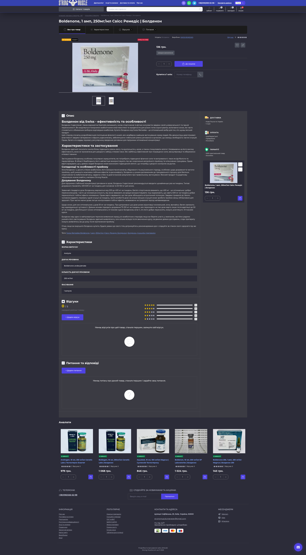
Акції (60, 538)
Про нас (140, 3)
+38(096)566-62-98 (68, 495)
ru (242, 3)
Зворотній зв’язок (65, 530)
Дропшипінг (99, 3)
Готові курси (111, 530)
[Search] (200, 9)
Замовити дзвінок (225, 3)
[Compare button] (242, 45)
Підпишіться (169, 496)
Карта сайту (63, 532)
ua (239, 3)
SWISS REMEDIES (186, 37)
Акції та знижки (112, 3)
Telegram (224, 514)
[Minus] (158, 64)
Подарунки (63, 527)
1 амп (92, 233)
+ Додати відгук (72, 317)
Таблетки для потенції (115, 532)
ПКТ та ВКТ (111, 519)
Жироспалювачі (113, 525)
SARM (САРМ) (112, 522)
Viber (223, 518)
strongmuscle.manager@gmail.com (170, 519)
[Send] (200, 74)
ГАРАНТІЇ (214, 149)
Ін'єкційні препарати (146, 233)
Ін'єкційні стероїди (92, 15)
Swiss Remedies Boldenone (77, 233)
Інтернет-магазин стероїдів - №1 (71, 15)
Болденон (132, 233)
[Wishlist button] (237, 45)
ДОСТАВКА (215, 118)
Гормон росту (112, 527)
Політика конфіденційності (69, 522)
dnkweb (165, 548)
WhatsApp (225, 521)
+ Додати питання (74, 370)
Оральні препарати (114, 514)
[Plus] (169, 64)
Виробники (63, 535)
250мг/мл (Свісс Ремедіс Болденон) (111, 233)
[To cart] (240, 198)
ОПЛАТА (214, 132)
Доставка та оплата (127, 3)
